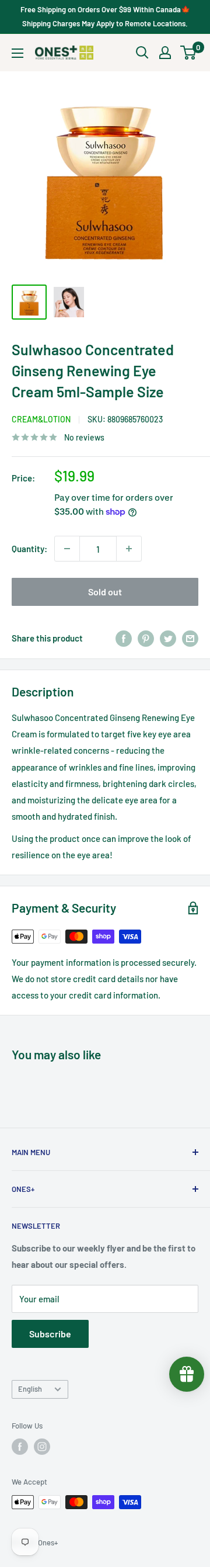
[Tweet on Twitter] (168, 638)
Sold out (105, 591)
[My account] (165, 52)
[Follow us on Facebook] (20, 1446)
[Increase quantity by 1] (129, 548)
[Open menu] (17, 53)
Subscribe (50, 1333)
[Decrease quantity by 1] (67, 548)
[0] (188, 53)
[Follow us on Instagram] (42, 1446)
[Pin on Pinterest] (146, 638)
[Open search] (142, 52)
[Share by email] (190, 638)
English (30, 1388)
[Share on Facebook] (124, 638)
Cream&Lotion (41, 419)
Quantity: (29, 548)
